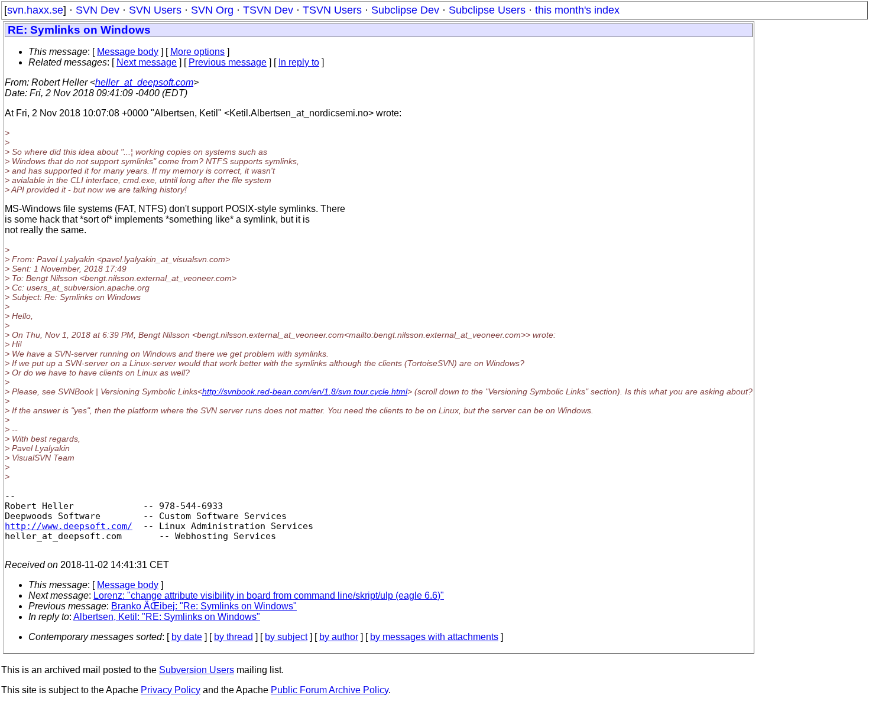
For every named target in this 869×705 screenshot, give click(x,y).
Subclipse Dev (405, 10)
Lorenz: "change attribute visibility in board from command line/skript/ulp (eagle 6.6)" (268, 595)
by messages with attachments (434, 637)
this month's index (577, 10)
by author (338, 637)
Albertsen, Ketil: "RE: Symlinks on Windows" (166, 617)
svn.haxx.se (35, 10)
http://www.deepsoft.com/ (68, 526)
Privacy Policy (170, 690)
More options (197, 52)
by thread (233, 637)
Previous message (228, 62)
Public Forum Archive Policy (329, 690)
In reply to (298, 62)
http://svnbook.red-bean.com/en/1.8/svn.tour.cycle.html (304, 391)
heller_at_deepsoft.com (144, 82)
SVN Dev (97, 10)
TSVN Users (332, 10)
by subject (286, 637)
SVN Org (212, 10)
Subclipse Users (487, 10)
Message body (127, 52)
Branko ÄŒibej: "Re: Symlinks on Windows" (204, 606)
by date (186, 637)
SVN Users (155, 10)
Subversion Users (196, 670)
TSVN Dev (268, 10)
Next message (146, 62)
